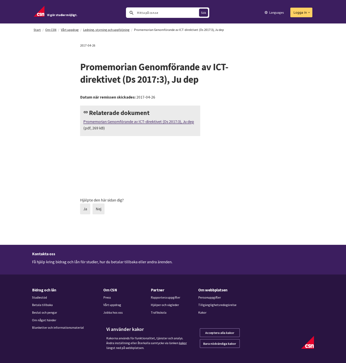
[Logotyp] (307, 342)
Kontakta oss (43, 253)
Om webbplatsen (212, 289)
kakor (183, 343)
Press (107, 297)
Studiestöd (39, 297)
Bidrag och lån (44, 289)
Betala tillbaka (42, 305)
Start (37, 30)
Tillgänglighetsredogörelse (217, 305)
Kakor (202, 312)
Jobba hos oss (113, 312)
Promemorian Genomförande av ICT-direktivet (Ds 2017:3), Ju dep (138, 121)
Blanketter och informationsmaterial (58, 327)
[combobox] (167, 12)
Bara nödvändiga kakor (219, 344)
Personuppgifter (209, 297)
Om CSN (50, 30)
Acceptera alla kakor (219, 333)
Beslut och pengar (44, 312)
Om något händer (44, 320)
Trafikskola (158, 312)
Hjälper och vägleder (165, 305)
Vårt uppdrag (70, 30)
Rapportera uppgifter (165, 297)
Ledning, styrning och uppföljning (106, 30)
